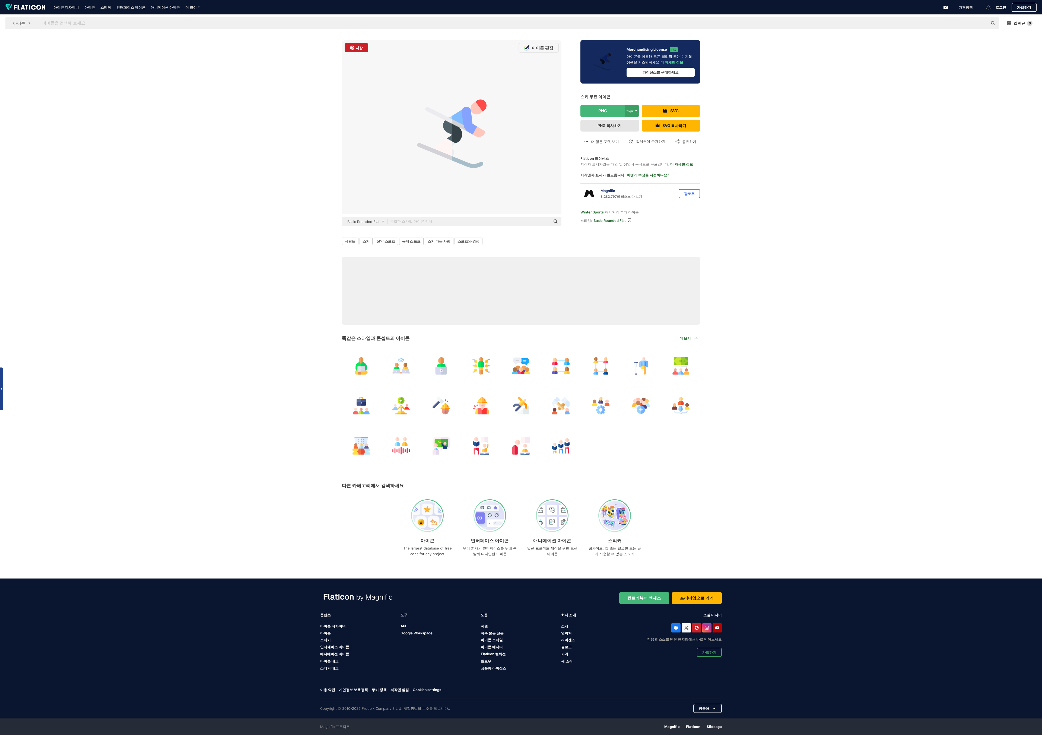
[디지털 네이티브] (481, 366)
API (403, 626)
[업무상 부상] (441, 406)
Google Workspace (417, 633)
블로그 (566, 647)
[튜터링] (441, 446)
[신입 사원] (641, 406)
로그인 (1001, 7)
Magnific (672, 726)
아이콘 (89, 7)
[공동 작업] (401, 366)
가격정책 (966, 7)
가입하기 (1024, 7)
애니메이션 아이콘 (165, 7)
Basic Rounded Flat (609, 220)
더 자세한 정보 (671, 62)
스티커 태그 (329, 668)
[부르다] (401, 446)
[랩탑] (441, 366)
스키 (366, 241)
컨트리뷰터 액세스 (644, 597)
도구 (404, 615)
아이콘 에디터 (492, 647)
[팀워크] (601, 366)
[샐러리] (681, 366)
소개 (564, 626)
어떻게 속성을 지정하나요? (648, 175)
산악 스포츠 (386, 241)
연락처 (566, 633)
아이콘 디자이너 (66, 7)
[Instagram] (706, 627)
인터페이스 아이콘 (130, 7)
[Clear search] (981, 23)
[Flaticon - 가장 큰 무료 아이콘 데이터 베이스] (25, 7)
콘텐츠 (325, 615)
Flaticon (693, 726)
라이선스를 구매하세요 (661, 72)
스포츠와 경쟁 (468, 241)
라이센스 (568, 640)
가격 (564, 654)
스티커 (105, 7)
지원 (484, 626)
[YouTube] (717, 627)
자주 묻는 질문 (492, 633)
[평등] (401, 406)
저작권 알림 (399, 690)
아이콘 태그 (329, 661)
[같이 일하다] (561, 406)
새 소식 (567, 661)
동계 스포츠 (411, 241)
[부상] (641, 366)
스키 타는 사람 (439, 241)
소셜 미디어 (712, 615)
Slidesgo (714, 726)
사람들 (350, 241)
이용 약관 (327, 690)
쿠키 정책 (379, 690)
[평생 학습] (561, 446)
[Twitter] (686, 627)
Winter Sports (592, 212)
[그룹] (521, 366)
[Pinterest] (696, 627)
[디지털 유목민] (361, 366)
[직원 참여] (361, 446)
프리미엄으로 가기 (697, 597)
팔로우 (486, 661)
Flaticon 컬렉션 (493, 654)
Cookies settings (427, 690)
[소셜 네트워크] (561, 366)
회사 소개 (568, 615)
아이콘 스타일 (492, 640)
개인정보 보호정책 (353, 690)
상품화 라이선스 (493, 668)
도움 (484, 615)
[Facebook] (676, 627)
